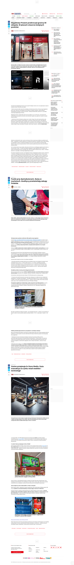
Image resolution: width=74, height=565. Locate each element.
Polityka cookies (46, 551)
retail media (44, 445)
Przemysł (49, 17)
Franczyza (55, 17)
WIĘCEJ (60, 17)
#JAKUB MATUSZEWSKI (22, 166)
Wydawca (45, 547)
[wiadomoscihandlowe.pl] (16, 13)
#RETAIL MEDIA (14, 528)
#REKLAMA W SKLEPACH (42, 528)
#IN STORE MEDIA (19, 528)
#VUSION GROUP (24, 528)
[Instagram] (56, 547)
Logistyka (43, 17)
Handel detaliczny (17, 19)
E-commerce (29, 17)
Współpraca (37, 547)
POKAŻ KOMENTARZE (30, 172)
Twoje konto (30, 549)
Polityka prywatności (37, 552)
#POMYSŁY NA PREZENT (33, 166)
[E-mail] (9, 31)
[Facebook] (9, 22)
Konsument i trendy (21, 17)
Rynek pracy (36, 17)
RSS (44, 549)
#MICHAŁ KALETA (39, 166)
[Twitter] (9, 26)
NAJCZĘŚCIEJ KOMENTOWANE (56, 100)
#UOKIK (37, 528)
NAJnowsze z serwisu (56, 27)
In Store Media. (21, 438)
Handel (13, 17)
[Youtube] (61, 547)
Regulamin (30, 551)
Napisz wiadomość (46, 31)
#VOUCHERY (27, 166)
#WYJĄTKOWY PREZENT (15, 166)
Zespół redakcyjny (30, 548)
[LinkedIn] (51, 547)
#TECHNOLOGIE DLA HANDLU (31, 528)
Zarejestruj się (38, 549)
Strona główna (13, 19)
